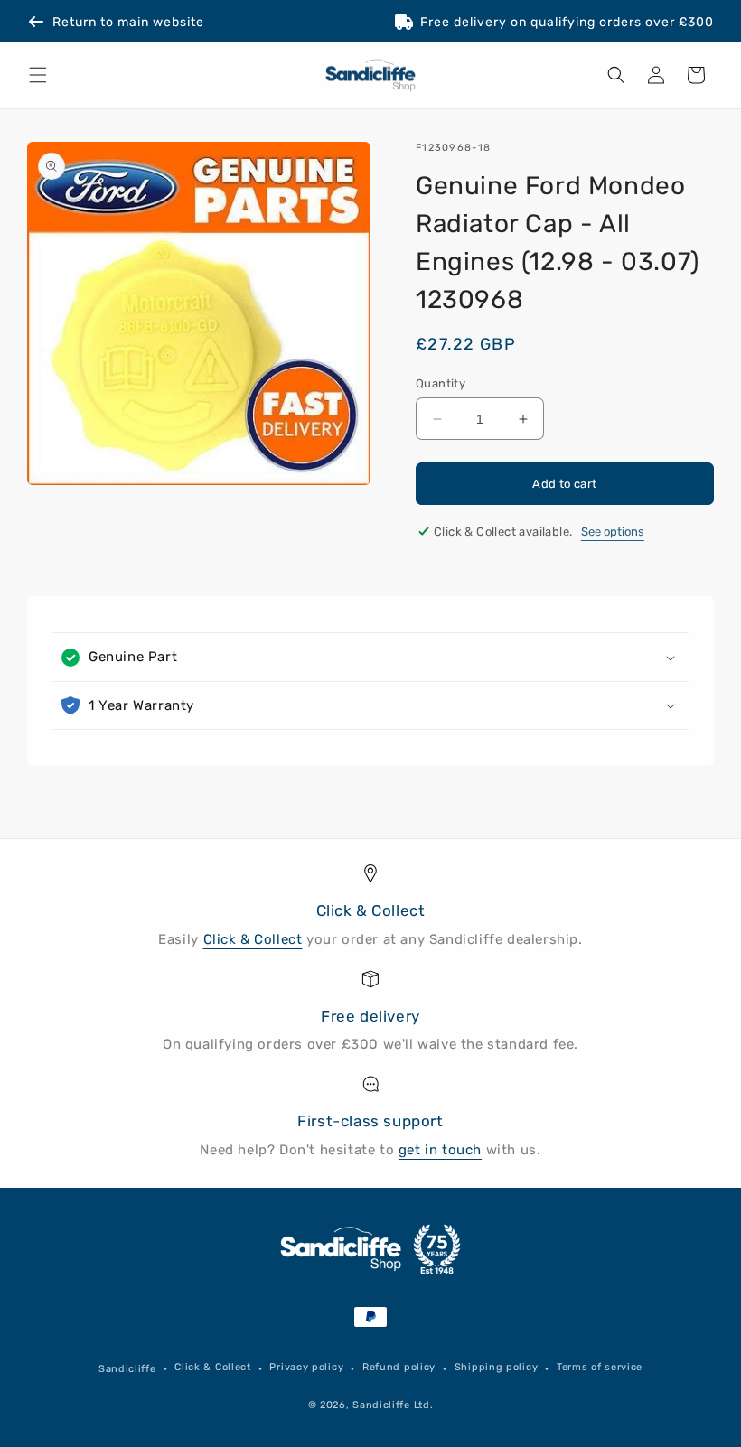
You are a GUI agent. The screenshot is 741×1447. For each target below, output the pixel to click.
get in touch (440, 1150)
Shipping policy (497, 1367)
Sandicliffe (127, 1369)
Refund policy (399, 1367)
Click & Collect (253, 939)
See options (612, 531)
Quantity (440, 383)
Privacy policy (306, 1367)
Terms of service (600, 1367)
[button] (38, 75)
